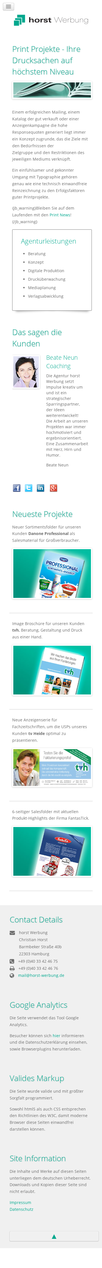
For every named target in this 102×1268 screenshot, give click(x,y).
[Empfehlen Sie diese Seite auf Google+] (55, 487)
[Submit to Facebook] (18, 487)
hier (56, 1035)
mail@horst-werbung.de (41, 975)
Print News (60, 215)
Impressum (20, 1202)
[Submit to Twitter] (30, 487)
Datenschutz (21, 1209)
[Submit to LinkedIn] (42, 487)
